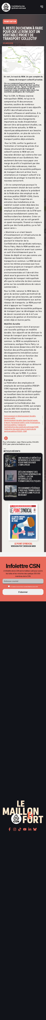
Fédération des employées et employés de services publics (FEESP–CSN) (20, 430)
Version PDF (16, 546)
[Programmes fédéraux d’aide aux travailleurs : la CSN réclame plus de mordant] (11, 491)
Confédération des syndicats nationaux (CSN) (21, 427)
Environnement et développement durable (20, 416)
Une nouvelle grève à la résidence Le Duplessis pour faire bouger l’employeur (29, 461)
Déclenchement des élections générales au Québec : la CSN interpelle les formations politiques (29, 476)
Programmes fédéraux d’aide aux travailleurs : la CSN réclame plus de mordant (29, 491)
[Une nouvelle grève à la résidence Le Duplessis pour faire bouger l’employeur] (11, 461)
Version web (30, 546)
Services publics (10, 425)
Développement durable (13, 420)
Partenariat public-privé (20, 422)
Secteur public (9, 418)
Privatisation (35, 422)
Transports (21, 425)
